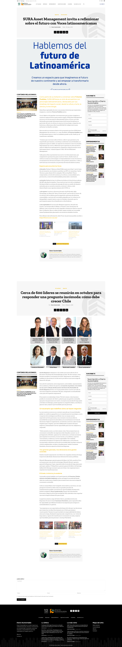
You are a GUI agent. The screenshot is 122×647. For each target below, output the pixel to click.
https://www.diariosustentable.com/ (56, 252)
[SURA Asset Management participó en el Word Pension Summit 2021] (46, 225)
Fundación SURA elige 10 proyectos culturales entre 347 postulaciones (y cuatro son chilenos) (52, 625)
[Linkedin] (67, 32)
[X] (103, 1)
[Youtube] (104, 1)
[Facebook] (100, 1)
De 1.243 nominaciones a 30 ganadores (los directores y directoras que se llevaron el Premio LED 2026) (78, 639)
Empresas (19, 112)
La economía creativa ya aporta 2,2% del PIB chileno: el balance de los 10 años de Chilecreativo (91, 158)
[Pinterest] (61, 32)
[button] (83, 4)
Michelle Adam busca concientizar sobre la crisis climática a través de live (38, 270)
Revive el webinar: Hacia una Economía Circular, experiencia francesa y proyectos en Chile (84, 270)
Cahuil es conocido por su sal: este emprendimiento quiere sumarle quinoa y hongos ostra (91, 149)
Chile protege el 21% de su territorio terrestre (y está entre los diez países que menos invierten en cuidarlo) (78, 632)
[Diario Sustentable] (44, 255)
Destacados (64, 14)
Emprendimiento (89, 145)
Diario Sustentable (56, 27)
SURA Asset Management (62, 243)
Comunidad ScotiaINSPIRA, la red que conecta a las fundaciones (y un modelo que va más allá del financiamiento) (26, 116)
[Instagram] (101, 1)
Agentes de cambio (71, 629)
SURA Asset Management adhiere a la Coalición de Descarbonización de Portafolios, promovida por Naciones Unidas (74, 234)
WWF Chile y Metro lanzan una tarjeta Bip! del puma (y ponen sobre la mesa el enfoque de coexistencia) (77, 626)
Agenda (57, 14)
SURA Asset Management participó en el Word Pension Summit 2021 (45, 232)
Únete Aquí (97, 135)
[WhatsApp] (64, 32)
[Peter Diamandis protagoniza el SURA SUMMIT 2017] (60, 225)
